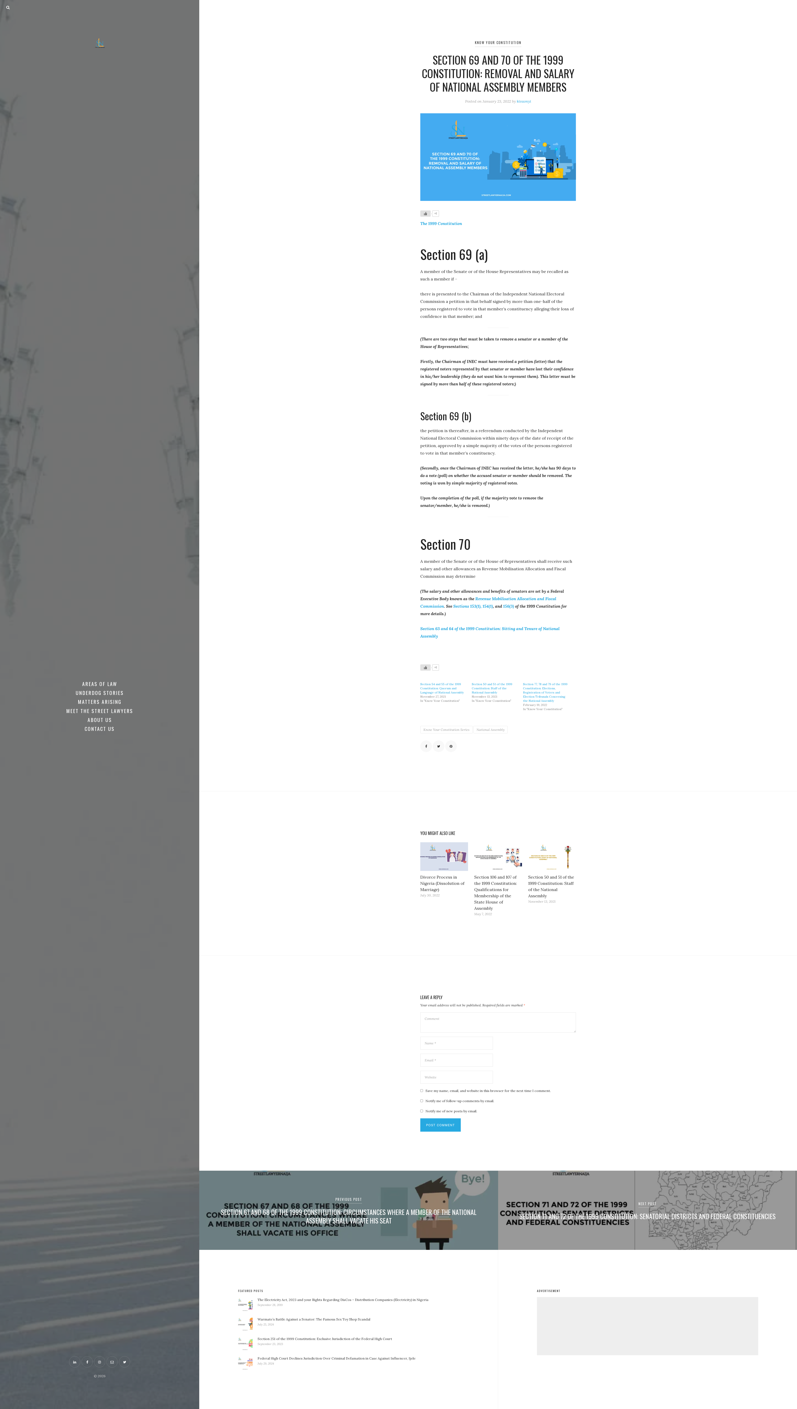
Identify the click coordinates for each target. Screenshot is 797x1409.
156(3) (508, 606)
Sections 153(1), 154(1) (473, 606)
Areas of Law (99, 683)
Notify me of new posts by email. (451, 1111)
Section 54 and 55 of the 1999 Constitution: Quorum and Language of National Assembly (442, 688)
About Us (100, 719)
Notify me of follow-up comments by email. (459, 1101)
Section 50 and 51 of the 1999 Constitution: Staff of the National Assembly (492, 688)
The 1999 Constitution (441, 223)
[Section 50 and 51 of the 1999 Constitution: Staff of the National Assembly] (552, 856)
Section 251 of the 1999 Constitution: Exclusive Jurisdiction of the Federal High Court (325, 1339)
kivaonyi (524, 101)
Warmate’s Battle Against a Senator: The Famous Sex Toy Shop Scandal (314, 1319)
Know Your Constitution (498, 42)
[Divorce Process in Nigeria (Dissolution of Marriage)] (444, 856)
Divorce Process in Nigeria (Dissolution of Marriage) (442, 883)
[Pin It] (451, 746)
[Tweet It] (438, 746)
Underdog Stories (100, 692)
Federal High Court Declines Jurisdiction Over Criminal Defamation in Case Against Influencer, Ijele (337, 1358)
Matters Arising (99, 701)
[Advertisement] (647, 1326)
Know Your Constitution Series (446, 730)
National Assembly (491, 730)
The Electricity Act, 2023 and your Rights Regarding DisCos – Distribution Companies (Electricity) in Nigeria (343, 1300)
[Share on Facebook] (426, 746)
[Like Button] (425, 213)
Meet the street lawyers (99, 710)
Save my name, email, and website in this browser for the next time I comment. (488, 1091)
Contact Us (100, 728)
